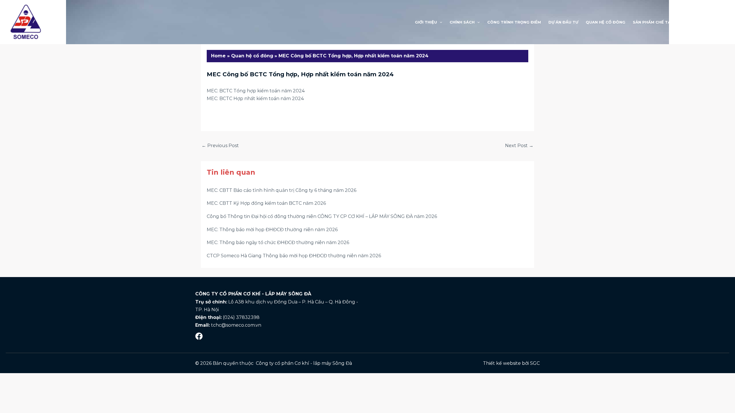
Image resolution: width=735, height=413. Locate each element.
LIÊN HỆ (713, 22)
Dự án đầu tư (563, 22)
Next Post (519, 145)
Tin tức (690, 22)
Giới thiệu (426, 22)
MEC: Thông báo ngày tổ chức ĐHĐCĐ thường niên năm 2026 (278, 242)
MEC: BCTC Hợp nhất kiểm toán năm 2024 (255, 98)
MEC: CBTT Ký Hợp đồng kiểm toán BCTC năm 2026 (266, 203)
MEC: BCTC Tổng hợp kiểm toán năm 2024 (256, 90)
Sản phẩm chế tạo (653, 22)
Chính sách (462, 22)
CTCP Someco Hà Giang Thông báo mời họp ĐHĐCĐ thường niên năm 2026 (294, 255)
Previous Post (220, 145)
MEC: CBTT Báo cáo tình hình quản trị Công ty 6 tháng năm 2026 (281, 190)
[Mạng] (199, 336)
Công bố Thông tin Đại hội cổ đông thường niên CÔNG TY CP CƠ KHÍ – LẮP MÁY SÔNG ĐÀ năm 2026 (322, 216)
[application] (439, 22)
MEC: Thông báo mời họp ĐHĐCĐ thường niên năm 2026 (272, 229)
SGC (535, 363)
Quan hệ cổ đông (605, 22)
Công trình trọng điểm (514, 22)
